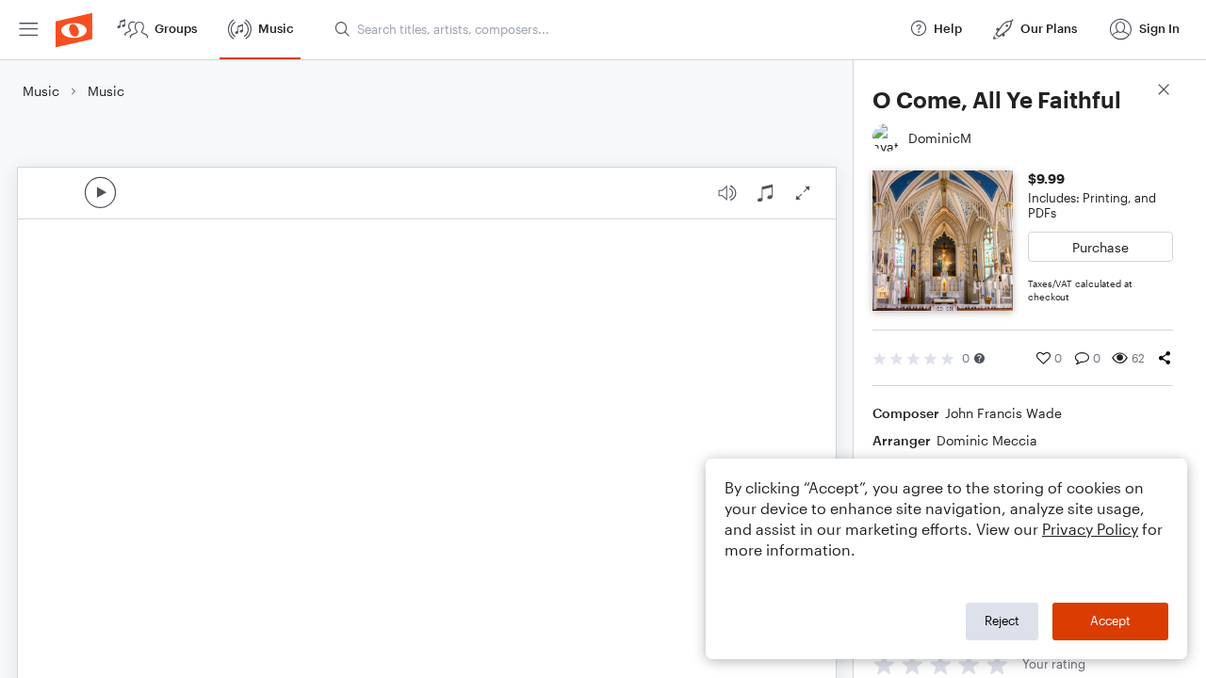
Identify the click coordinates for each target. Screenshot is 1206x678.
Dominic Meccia (987, 440)
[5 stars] (997, 664)
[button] (979, 358)
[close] (1163, 92)
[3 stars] (941, 664)
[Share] (1164, 357)
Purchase (1100, 247)
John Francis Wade (1003, 413)
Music (41, 91)
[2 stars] (912, 664)
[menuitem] (28, 29)
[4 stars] (969, 664)
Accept (1110, 620)
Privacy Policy (1090, 529)
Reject (1002, 620)
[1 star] (884, 664)
